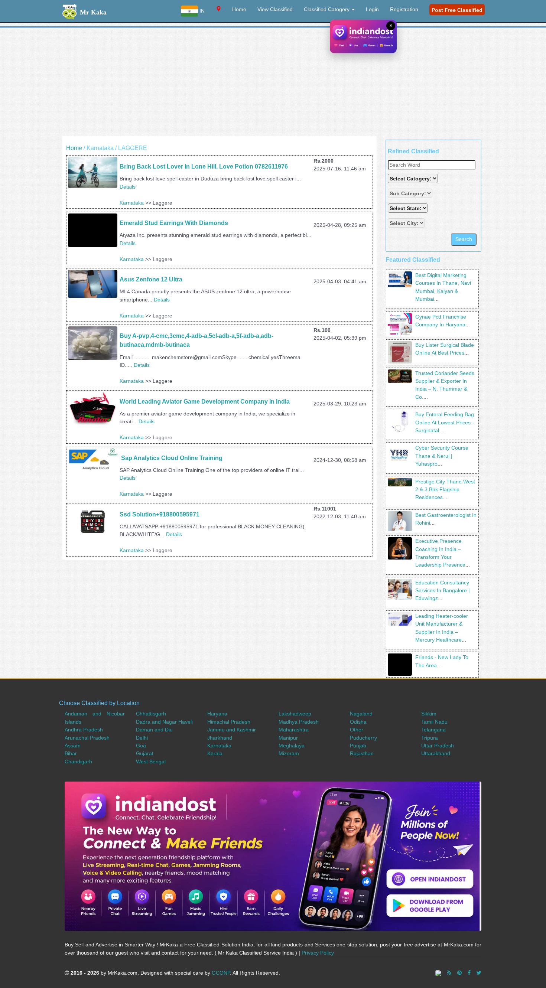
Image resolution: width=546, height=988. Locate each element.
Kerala (214, 753)
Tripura (429, 738)
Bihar (71, 753)
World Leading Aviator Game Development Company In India (205, 401)
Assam (73, 746)
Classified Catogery (327, 9)
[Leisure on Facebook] (469, 972)
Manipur (288, 738)
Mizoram (289, 753)
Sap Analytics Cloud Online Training (171, 458)
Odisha (358, 722)
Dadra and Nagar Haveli (164, 722)
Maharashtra (294, 730)
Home (239, 9)
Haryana (217, 714)
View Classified (275, 9)
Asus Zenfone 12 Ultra (151, 279)
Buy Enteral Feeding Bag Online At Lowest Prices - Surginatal (444, 422)
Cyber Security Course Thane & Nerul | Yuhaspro (441, 456)
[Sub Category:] (411, 193)
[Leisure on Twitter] (479, 972)
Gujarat (144, 753)
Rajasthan (362, 753)
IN (201, 11)
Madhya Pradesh (299, 722)
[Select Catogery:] (413, 178)
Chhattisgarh (151, 714)
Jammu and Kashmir (231, 730)
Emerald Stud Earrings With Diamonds (174, 223)
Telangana (433, 730)
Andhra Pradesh (84, 730)
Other (356, 730)
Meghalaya (292, 746)
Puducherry (363, 738)
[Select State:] (408, 208)
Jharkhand (219, 738)
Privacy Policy (318, 953)
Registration (404, 9)
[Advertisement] (273, 84)
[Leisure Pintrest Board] (459, 972)
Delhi (142, 738)
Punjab (358, 746)
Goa (141, 746)
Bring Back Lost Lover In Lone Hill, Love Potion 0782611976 (204, 166)
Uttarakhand (435, 753)
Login (372, 9)
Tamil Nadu (434, 722)
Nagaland (361, 714)
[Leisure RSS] (449, 972)
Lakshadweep (295, 714)
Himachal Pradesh (228, 722)
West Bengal (151, 761)
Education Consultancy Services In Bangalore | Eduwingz (442, 590)
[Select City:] (406, 223)
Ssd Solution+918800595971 (159, 514)
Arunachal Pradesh (87, 738)
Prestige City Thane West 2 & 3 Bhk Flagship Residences (445, 489)
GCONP (221, 973)
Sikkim (428, 714)
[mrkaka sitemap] (439, 973)
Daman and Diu (154, 730)
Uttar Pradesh (437, 746)
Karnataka (132, 203)
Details (128, 187)
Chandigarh (78, 761)
